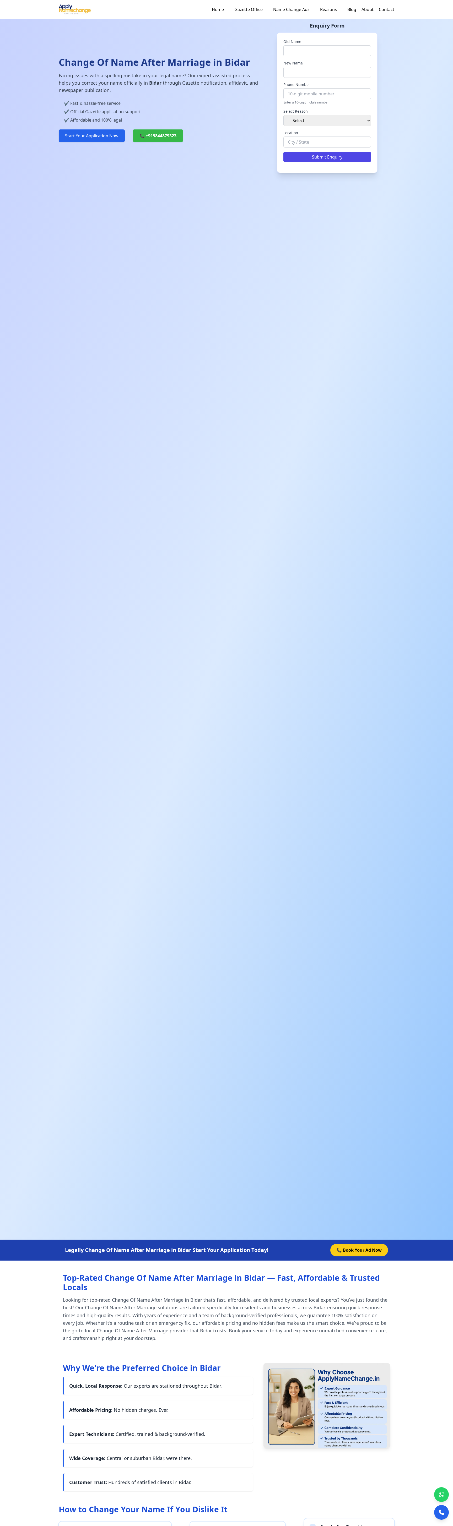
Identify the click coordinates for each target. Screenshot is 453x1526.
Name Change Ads (291, 9)
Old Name (292, 41)
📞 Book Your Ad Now (359, 1250)
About (368, 9)
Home (218, 9)
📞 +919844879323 (157, 136)
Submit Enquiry (327, 157)
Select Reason (295, 111)
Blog (351, 9)
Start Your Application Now (91, 136)
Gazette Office (248, 9)
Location (290, 132)
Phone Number (296, 84)
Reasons (328, 9)
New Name (293, 63)
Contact (386, 9)
